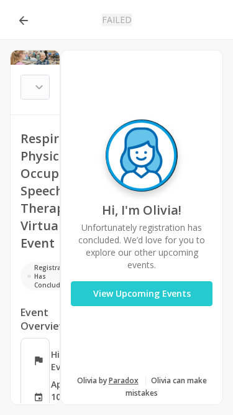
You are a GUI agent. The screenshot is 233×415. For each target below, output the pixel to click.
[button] (23, 20)
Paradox (124, 380)
